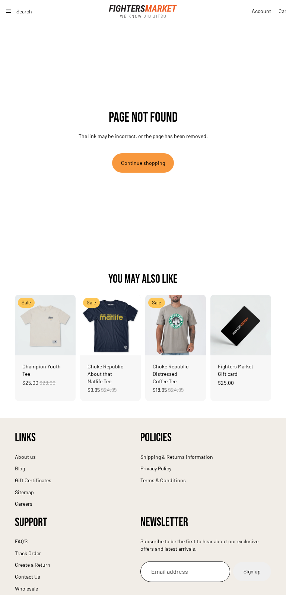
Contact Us (27, 576)
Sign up (252, 571)
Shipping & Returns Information (176, 456)
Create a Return (32, 565)
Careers (23, 503)
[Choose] (64, 344)
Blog (20, 468)
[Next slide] (67, 325)
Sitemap (24, 492)
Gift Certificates (33, 480)
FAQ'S (21, 541)
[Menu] (8, 11)
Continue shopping (143, 163)
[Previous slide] (23, 325)
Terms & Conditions (163, 480)
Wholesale (26, 588)
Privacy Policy (155, 468)
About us (25, 456)
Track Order (28, 553)
